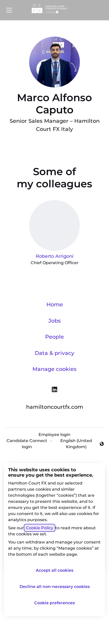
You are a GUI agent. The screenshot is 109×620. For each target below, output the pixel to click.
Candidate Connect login (27, 443)
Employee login (54, 434)
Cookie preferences (54, 602)
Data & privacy (54, 353)
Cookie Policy (39, 527)
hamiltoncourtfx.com (54, 407)
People (54, 337)
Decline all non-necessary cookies (55, 586)
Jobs (54, 320)
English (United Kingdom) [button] (73, 443)
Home (54, 304)
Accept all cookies (54, 570)
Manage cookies (54, 369)
